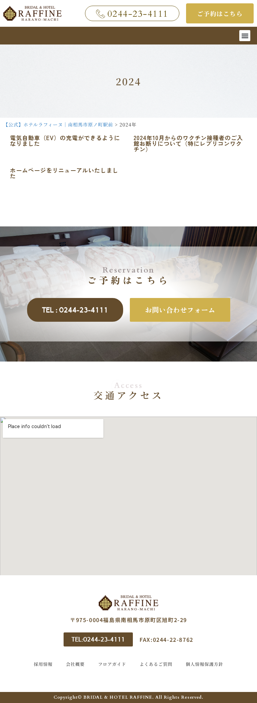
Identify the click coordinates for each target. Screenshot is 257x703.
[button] (244, 35)
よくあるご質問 (156, 664)
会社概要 (75, 664)
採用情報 (43, 664)
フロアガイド (112, 664)
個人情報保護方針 (204, 664)
